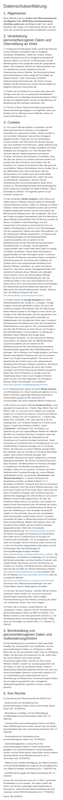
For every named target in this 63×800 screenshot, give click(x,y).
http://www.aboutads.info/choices (33, 574)
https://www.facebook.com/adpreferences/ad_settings (29, 554)
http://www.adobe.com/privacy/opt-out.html (24, 295)
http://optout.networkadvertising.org (20, 572)
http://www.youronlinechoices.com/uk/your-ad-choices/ (29, 580)
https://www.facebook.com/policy (40, 531)
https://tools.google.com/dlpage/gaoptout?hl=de (26, 384)
